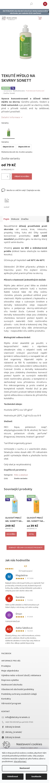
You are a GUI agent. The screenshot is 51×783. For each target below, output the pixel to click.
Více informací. (20, 761)
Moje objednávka (10, 671)
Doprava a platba (10, 680)
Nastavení (25, 768)
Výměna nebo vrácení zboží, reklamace (21, 675)
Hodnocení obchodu (11, 685)
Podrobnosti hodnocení (35, 91)
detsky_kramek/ (13, 732)
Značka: (9, 93)
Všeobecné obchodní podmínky (17, 689)
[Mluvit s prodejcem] (20, 192)
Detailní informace (10, 117)
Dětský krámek (12, 727)
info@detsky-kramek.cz (17, 717)
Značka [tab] (24, 219)
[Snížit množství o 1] (10, 177)
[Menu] (45, 4)
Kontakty (6, 699)
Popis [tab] (6, 219)
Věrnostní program (11, 703)
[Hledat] (31, 4)
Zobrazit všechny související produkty (25, 547)
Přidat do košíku (22, 176)
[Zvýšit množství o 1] (10, 174)
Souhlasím (36, 776)
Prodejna (6, 666)
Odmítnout (12, 776)
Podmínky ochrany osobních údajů (19, 694)
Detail (31, 534)
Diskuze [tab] (15, 219)
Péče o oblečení (21, 475)
